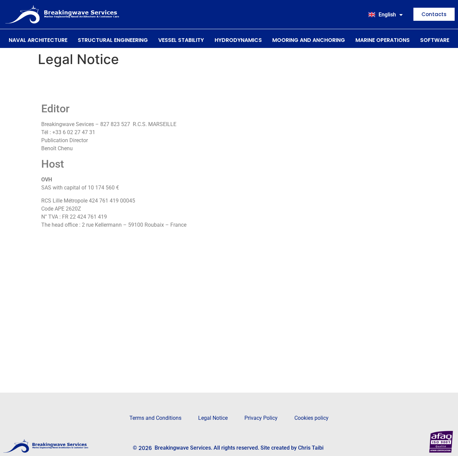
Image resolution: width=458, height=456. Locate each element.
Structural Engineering (113, 40)
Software (434, 40)
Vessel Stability (181, 40)
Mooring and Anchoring (308, 40)
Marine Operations (382, 40)
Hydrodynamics (238, 40)
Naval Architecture (38, 40)
